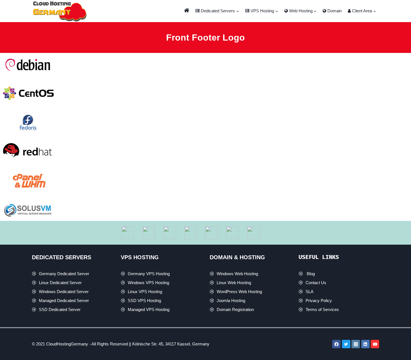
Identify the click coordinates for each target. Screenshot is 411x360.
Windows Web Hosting (237, 273)
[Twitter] (346, 344)
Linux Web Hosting (234, 282)
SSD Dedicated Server (60, 309)
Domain (334, 10)
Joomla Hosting (231, 300)
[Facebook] (336, 344)
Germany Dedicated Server (64, 273)
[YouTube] (375, 344)
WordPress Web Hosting (239, 291)
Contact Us (316, 282)
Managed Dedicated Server (64, 300)
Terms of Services (322, 309)
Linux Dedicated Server (60, 282)
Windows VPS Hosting (148, 282)
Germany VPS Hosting (149, 273)
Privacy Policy (319, 300)
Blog (311, 273)
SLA (309, 291)
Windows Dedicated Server (64, 291)
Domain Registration (235, 309)
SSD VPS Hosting (144, 300)
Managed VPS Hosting (148, 309)
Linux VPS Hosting (145, 291)
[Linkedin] (365, 344)
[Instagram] (355, 344)
